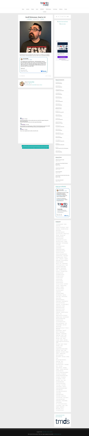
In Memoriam (23, 75)
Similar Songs (58, 361)
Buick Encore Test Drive (59, 238)
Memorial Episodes (59, 330)
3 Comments (42, 19)
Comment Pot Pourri (59, 255)
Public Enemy (58, 350)
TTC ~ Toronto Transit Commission (61, 403)
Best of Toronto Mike (59, 233)
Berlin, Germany (58, 230)
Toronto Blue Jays (58, 386)
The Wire (63, 378)
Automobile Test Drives (64, 228)
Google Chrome (58, 291)
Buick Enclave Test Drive (59, 236)
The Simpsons (58, 377)
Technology (64, 367)
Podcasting (57, 345)
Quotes (62, 350)
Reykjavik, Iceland (62, 353)
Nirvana (64, 338)
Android (67, 227)
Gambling (62, 287)
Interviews (57, 313)
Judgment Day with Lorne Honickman (61, 315)
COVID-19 (65, 257)
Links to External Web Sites (60, 323)
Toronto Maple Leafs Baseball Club (61, 391)
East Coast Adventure (64, 260)
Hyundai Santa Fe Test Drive (60, 309)
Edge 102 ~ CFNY (58, 263)
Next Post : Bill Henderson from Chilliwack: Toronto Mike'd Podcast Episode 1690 (35, 147)
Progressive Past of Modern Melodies (61, 348)
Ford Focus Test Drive (59, 280)
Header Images (58, 296)
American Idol (58, 225)
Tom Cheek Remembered (60, 381)
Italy (60, 313)
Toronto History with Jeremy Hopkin (61, 388)
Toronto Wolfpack (58, 402)
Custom (57, 258)
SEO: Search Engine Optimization (61, 359)
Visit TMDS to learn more (57, 434)
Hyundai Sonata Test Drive (60, 310)
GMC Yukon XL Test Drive (60, 288)
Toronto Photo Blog (59, 397)
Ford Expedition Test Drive (60, 274)
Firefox (57, 269)
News (61, 338)
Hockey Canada (58, 301)
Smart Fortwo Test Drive (59, 364)
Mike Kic (57, 332)
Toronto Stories (58, 400)
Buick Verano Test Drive (59, 241)
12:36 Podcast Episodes (59, 224)
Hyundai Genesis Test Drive (60, 307)
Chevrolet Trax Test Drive (60, 252)
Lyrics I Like (64, 324)
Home (23, 9)
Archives (27, 9)
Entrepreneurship (64, 263)
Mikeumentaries (62, 332)
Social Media (66, 364)
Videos (66, 405)
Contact (65, 9)
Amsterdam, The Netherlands (60, 227)
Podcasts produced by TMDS (60, 415)
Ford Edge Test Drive (64, 271)
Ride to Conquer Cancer (59, 355)
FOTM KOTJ (66, 283)
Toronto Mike (30, 19)
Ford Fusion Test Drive (59, 282)
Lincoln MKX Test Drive (59, 320)
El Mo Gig (60, 9)
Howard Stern (58, 304)
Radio (65, 350)
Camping (65, 241)
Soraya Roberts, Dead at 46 (60, 126)
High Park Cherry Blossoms (60, 299)
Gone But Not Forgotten (59, 290)
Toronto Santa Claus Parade (60, 399)
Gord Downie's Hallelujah (60, 293)
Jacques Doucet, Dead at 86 (60, 168)
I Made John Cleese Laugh (60, 159)
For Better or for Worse (62, 269)
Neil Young (57, 338)
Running (67, 356)
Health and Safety (64, 296)
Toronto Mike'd (34, 84)
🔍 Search (44, 11)
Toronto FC (64, 386)
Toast (64, 380)
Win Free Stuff (58, 408)
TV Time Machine (58, 405)
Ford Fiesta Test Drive (59, 277)
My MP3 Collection (63, 336)
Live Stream (55, 9)
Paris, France (58, 344)
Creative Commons (49, 431)
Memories (64, 330)
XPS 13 (62, 408)
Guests (37, 9)
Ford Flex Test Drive (59, 279)
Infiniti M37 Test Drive (64, 312)
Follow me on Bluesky (61, 186)
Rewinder (57, 353)
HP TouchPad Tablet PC (64, 304)
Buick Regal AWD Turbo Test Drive (61, 239)
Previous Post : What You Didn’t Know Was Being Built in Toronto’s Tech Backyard (35, 145)
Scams (57, 358)
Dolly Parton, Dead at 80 (59, 133)
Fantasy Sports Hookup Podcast (61, 266)
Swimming (60, 366)
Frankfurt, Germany (63, 285)
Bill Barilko (57, 235)
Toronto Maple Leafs (59, 389)
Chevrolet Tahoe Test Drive (60, 249)
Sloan (62, 361)
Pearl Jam (65, 344)
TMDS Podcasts (48, 9)
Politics (61, 345)
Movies (62, 335)
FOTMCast (57, 285)
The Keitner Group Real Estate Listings (62, 375)
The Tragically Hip (58, 378)
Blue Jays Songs (62, 235)
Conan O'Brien (65, 255)
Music (65, 335)
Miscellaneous (58, 333)
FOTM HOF (42, 9)
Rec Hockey (63, 351)
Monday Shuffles (63, 333)
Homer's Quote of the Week (60, 302)
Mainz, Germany (58, 326)
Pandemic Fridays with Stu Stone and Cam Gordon (62, 342)
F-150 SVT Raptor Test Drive (60, 265)
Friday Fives (58, 287)
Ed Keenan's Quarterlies (59, 261)
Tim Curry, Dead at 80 (59, 101)
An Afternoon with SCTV (60, 112)
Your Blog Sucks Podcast (60, 410)
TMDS (28, 84)
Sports (57, 366)
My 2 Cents (57, 336)
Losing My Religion (59, 324)
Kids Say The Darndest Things (60, 318)
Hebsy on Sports (58, 298)
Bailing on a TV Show (59, 123)
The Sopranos (63, 377)
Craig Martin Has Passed (60, 90)
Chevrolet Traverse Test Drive (60, 250)
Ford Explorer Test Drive (59, 276)
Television (57, 369)
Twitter (63, 405)
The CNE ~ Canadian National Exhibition (62, 372)
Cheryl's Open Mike (59, 83)
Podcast (32, 9)
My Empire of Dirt (59, 108)
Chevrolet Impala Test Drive (60, 246)
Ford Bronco (58, 271)
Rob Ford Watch (58, 356)
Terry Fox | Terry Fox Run (64, 369)
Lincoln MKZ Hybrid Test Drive (60, 321)
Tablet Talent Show (59, 367)
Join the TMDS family (59, 416)
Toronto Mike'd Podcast (59, 394)
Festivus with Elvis (63, 268)
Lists (66, 323)
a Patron (40, 84)
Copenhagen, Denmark (59, 257)
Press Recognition (58, 347)
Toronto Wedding (64, 400)
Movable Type (58, 335)
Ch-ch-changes (58, 244)
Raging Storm (58, 351)
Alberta (65, 224)
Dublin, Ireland (58, 260)
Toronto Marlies (58, 392)
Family (67, 265)
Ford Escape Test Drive (59, 272)
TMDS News (58, 380)
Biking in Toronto (66, 233)
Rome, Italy (63, 356)
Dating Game (61, 258)
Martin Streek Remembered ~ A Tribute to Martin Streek (62, 328)
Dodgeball (66, 258)
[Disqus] (35, 103)
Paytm (62, 344)
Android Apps (58, 228)
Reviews (67, 351)
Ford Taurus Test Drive (59, 283)
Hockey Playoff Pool (65, 301)
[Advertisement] (63, 32)
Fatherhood (58, 268)
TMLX (62, 380)
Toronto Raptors (65, 397)
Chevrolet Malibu (58, 247)
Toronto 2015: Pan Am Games (60, 383)
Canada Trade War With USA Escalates (62, 148)
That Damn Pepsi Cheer (59, 370)
